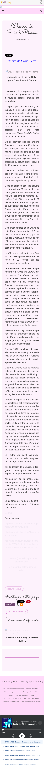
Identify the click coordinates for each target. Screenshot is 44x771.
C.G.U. (32, 695)
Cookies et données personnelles (14, 701)
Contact (10, 695)
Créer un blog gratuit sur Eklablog (16, 692)
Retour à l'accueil (14, 589)
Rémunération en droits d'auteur (14, 698)
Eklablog (39, 681)
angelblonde (18, 689)
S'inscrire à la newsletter (16, 611)
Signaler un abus (22, 695)
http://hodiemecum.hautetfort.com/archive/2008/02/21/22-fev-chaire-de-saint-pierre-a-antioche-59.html (21, 544)
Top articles (34, 692)
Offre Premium (33, 698)
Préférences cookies (34, 701)
